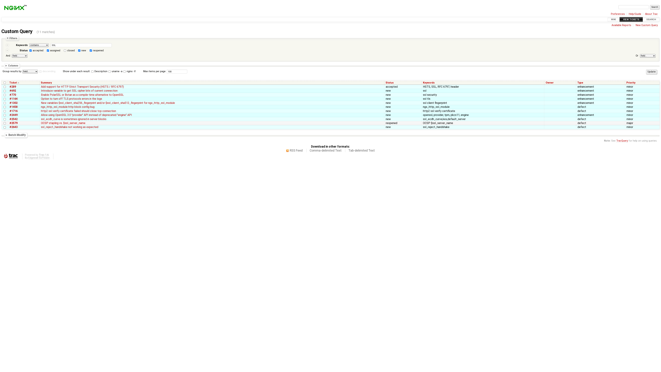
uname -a (116, 71)
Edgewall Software (39, 157)
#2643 (13, 127)
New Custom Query (647, 25)
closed (71, 50)
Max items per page (154, 71)
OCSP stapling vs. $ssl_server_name (63, 123)
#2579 (13, 123)
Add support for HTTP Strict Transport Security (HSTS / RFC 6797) (82, 86)
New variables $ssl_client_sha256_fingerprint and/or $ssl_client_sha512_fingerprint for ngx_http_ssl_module (108, 103)
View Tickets (631, 19)
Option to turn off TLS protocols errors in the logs (71, 98)
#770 (12, 94)
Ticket (13, 82)
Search (651, 19)
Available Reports (621, 25)
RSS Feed (296, 150)
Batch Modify (17, 135)
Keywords (22, 45)
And (8, 55)
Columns (13, 65)
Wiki (613, 19)
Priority (630, 82)
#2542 (13, 119)
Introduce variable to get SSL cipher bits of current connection (79, 90)
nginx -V (131, 71)
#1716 (13, 111)
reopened (98, 50)
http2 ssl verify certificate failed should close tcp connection (78, 111)
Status (24, 50)
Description (100, 71)
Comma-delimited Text (326, 150)
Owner (550, 82)
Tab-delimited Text (361, 150)
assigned (55, 50)
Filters (13, 38)
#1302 (13, 103)
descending (49, 71)
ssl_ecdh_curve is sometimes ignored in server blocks (73, 119)
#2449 (13, 115)
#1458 (13, 106)
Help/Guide (635, 14)
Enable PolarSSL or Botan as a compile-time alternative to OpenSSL (82, 94)
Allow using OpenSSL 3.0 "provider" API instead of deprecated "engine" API (86, 115)
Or (637, 55)
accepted (38, 50)
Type (580, 82)
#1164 (13, 98)
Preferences (618, 14)
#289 (12, 86)
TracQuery (622, 140)
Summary (46, 82)
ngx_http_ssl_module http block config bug (68, 106)
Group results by (12, 71)
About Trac (651, 14)
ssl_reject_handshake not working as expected (69, 127)
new (83, 50)
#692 (12, 90)
